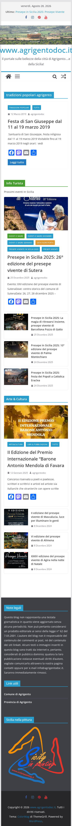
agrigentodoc (37, 114)
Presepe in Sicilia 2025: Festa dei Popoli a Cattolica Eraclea (47, 376)
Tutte (37, 107)
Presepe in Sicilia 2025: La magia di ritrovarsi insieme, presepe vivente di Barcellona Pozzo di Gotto (48, 323)
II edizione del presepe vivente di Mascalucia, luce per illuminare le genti (47, 516)
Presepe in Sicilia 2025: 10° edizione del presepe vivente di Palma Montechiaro (47, 351)
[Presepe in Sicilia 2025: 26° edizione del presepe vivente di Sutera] (36, 213)
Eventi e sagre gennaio (20, 242)
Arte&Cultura (16, 444)
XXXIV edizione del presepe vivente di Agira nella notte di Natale (48, 560)
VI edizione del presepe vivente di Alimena (45, 538)
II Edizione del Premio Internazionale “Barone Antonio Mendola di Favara (35, 458)
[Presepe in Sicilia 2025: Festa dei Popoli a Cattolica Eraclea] (16, 379)
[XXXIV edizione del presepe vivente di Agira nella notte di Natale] (16, 563)
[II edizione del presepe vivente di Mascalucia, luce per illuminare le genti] (16, 519)
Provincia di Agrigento (18, 702)
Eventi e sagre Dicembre (40, 236)
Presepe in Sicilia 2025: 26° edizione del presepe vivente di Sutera (35, 263)
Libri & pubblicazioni (37, 444)
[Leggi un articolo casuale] (63, 76)
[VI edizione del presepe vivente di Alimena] (16, 541)
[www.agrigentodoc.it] (8, 76)
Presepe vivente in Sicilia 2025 (23, 249)
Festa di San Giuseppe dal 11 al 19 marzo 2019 (35, 124)
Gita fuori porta (45, 242)
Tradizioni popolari (19, 107)
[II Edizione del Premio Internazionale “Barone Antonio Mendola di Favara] (36, 422)
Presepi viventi (50, 249)
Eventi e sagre (16, 236)
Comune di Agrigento (17, 694)
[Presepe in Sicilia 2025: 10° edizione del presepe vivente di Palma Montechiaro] (16, 353)
